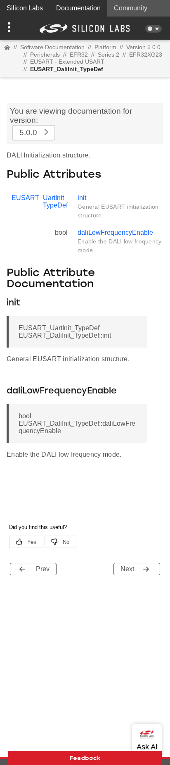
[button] (13, 28)
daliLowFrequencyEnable (115, 232)
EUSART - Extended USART (67, 61)
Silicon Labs (25, 8)
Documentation (78, 8)
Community (130, 8)
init (82, 197)
